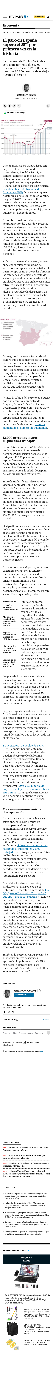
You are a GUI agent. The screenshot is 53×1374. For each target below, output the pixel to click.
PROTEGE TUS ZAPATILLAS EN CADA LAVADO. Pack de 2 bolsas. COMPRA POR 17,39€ (37, 1342)
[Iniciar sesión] (48, 17)
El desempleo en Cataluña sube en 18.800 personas (10, 649)
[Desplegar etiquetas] (48, 1033)
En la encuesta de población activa (23, 745)
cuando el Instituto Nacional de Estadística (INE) (21, 190)
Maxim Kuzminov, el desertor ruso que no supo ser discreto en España (25, 1156)
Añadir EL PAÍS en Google (16, 112)
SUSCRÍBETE (39, 17)
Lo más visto (9, 1188)
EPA (15, 1033)
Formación (26, 32)
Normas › (46, 1020)
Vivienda (16, 32)
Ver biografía (20, 995)
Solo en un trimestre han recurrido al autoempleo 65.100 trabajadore (25, 849)
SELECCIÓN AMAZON (26, 1259)
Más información (8, 1045)
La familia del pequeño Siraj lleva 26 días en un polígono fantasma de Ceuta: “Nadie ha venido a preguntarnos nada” (25, 1205)
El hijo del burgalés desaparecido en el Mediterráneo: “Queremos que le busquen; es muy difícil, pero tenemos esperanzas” (26, 1174)
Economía (11, 25)
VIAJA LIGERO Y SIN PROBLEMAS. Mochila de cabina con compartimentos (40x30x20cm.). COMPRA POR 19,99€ (37, 1329)
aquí (41, 1051)
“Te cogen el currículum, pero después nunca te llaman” (9, 621)
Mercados (7, 32)
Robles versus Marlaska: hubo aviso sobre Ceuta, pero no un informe (25, 1148)
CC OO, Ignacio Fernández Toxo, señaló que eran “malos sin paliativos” (26, 893)
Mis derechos (37, 32)
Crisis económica (26, 1033)
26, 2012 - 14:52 (29, 99)
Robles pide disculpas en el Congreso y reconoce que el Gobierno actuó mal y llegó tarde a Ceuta (27, 1233)
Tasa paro (39, 1033)
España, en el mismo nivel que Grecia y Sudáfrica (9, 663)
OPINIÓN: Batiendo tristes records (10, 608)
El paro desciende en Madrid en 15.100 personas (10, 636)
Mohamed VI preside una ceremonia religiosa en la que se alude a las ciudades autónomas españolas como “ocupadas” (26, 1196)
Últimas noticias (11, 1143)
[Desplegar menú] (5, 17)
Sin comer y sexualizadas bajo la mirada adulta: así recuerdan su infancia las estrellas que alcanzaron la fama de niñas (26, 1224)
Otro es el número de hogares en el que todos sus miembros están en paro (26, 789)
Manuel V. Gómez (26, 95)
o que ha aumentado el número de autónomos (25, 426)
